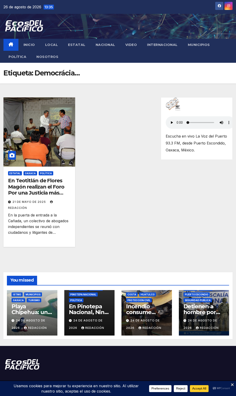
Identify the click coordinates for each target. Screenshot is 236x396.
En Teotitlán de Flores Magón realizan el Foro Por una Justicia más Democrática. (36, 189)
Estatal (77, 45)
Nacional (105, 45)
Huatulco (148, 294)
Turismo (34, 300)
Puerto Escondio (196, 294)
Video (131, 45)
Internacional (162, 45)
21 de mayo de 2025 (29, 202)
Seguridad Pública (198, 300)
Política (17, 57)
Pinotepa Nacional (83, 294)
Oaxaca (30, 173)
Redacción (37, 328)
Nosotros (47, 57)
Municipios (199, 45)
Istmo (17, 294)
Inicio (29, 45)
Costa (131, 294)
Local (51, 45)
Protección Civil (138, 300)
